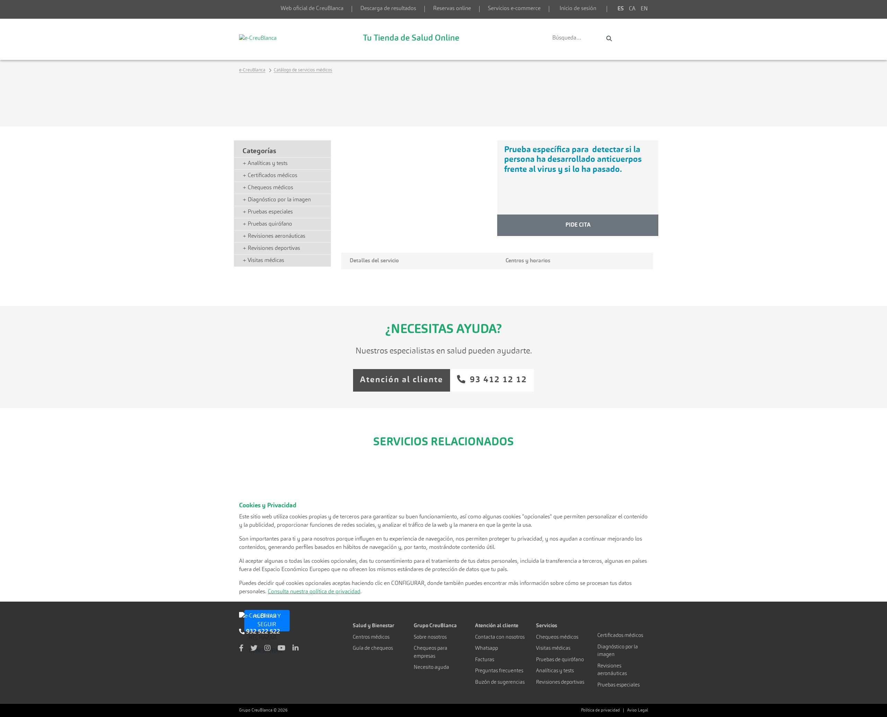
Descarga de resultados (388, 8)
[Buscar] (609, 38)
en (644, 9)
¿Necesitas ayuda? (443, 330)
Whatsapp (486, 648)
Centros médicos (371, 637)
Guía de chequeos (373, 648)
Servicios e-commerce (514, 8)
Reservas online (452, 8)
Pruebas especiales (618, 685)
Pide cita (577, 225)
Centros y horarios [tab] (528, 261)
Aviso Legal (637, 710)
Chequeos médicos (557, 637)
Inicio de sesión (578, 8)
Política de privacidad (600, 710)
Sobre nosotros (430, 637)
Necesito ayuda (431, 667)
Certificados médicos (620, 635)
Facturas (484, 660)
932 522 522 (262, 632)
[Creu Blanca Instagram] (267, 649)
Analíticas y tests (555, 671)
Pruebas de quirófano (560, 660)
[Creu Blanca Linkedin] (295, 649)
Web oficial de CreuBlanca (312, 8)
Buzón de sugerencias (500, 682)
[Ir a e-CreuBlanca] (257, 38)
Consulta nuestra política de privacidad (314, 592)
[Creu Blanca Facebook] (241, 649)
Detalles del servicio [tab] (374, 261)
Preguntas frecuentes (499, 671)
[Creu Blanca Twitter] (254, 649)
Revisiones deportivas (560, 682)
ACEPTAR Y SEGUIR (267, 621)
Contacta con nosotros (500, 637)
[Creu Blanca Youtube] (282, 649)
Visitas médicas (553, 648)
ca (632, 9)
